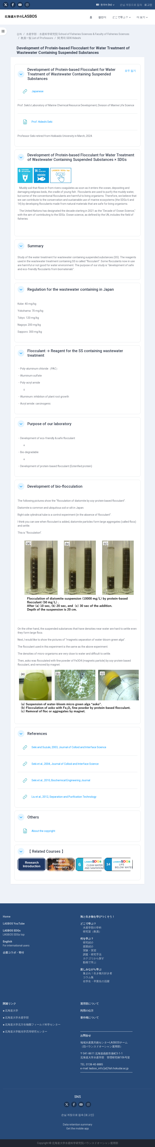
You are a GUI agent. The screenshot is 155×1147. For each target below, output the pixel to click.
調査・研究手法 (92, 954)
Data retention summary (77, 1124)
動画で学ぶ (89, 962)
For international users (16, 945)
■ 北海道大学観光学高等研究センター (25, 1031)
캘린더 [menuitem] (102, 17)
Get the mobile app (77, 1128)
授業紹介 (88, 946)
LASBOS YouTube (14, 923)
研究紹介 (88, 942)
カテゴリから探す (93, 958)
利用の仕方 (87, 1010)
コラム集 (88, 977)
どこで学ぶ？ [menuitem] (120, 17)
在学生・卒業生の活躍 (96, 981)
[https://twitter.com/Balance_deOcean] (6, 5)
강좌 (19, 34)
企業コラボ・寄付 (13, 952)
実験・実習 (89, 950)
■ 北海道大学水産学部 (16, 1017)
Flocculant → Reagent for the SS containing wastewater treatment (75, 353)
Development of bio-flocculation (54, 486)
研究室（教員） (92, 931)
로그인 (148, 4)
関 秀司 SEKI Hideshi (69, 38)
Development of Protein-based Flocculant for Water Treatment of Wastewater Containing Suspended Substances (71, 74)
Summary (35, 246)
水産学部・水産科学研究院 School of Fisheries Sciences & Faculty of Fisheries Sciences (77, 34)
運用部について (89, 1003)
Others (33, 817)
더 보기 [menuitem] (141, 17)
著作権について (89, 1017)
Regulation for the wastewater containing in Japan (70, 289)
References (37, 733)
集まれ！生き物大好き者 (97, 973)
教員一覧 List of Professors (37, 38)
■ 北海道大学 (10, 1010)
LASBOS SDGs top (14, 934)
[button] (105, 5)
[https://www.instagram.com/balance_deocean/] (27, 5)
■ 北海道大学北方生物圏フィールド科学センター (31, 1024)
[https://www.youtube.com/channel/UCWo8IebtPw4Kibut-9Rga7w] (20, 5)
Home (6, 916)
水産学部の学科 (92, 927)
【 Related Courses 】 (46, 851)
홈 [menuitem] (91, 17)
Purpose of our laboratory (49, 424)
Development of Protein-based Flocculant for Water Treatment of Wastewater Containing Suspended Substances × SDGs (80, 157)
